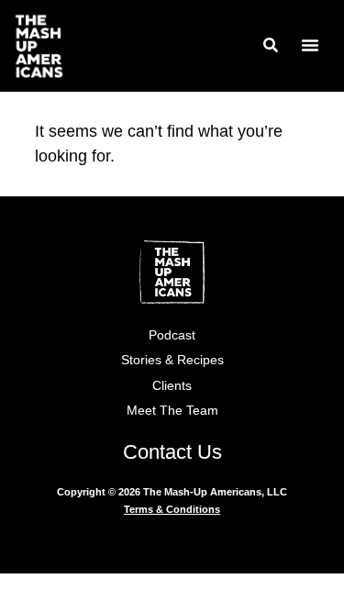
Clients (172, 385)
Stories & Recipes (172, 359)
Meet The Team (172, 410)
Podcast (172, 335)
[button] (310, 45)
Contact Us (172, 451)
